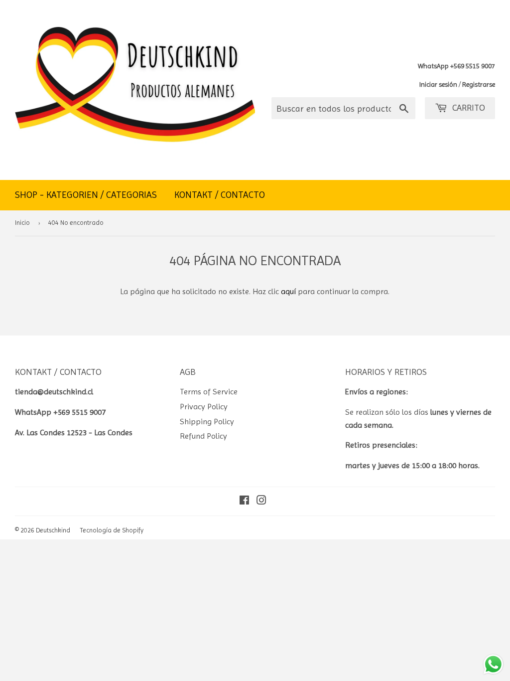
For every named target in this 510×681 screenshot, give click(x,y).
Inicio (22, 222)
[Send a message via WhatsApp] (493, 664)
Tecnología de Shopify (111, 530)
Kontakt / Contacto (219, 194)
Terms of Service (209, 391)
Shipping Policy (207, 421)
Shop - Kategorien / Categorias (86, 194)
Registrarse (478, 84)
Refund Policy (203, 436)
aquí (288, 291)
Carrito (467, 107)
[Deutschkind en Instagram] (261, 501)
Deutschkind (53, 530)
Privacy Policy (204, 406)
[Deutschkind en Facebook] (244, 501)
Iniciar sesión (438, 84)
